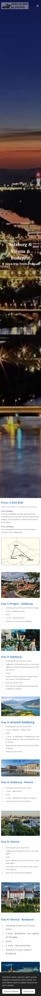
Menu (37, 5)
